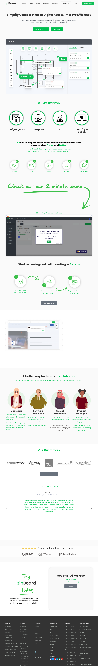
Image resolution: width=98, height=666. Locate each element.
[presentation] (7, 509)
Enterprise (38, 129)
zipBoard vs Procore (70, 664)
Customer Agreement (84, 658)
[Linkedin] (57, 659)
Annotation (8, 632)
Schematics (84, 172)
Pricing (38, 3)
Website (14, 172)
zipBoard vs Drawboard (71, 638)
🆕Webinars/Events (40, 652)
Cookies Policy (83, 644)
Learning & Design (82, 131)
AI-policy (81, 661)
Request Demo (88, 3)
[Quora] (62, 659)
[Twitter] (53, 659)
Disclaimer (82, 650)
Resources (55, 3)
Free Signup (66, 3)
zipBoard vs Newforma (70, 655)
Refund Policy (82, 638)
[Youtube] (55, 659)
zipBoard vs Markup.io (70, 658)
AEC (60, 129)
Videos (66, 172)
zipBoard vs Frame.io (70, 652)
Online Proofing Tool (10, 649)
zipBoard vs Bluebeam (70, 644)
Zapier (51, 650)
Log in (75, 3)
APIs (51, 653)
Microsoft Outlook (54, 638)
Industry (24, 3)
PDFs (49, 172)
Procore (52, 644)
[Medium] (59, 659)
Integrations (46, 3)
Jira (50, 632)
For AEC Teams (24, 661)
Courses (31, 172)
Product (31, 3)
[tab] (79, 325)
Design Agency (16, 129)
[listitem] (49, 22)
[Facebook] (51, 659)
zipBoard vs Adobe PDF (70, 661)
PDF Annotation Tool (10, 652)
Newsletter (38, 655)
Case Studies (38, 658)
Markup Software (9, 660)
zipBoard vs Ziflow (69, 641)
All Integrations (54, 626)
